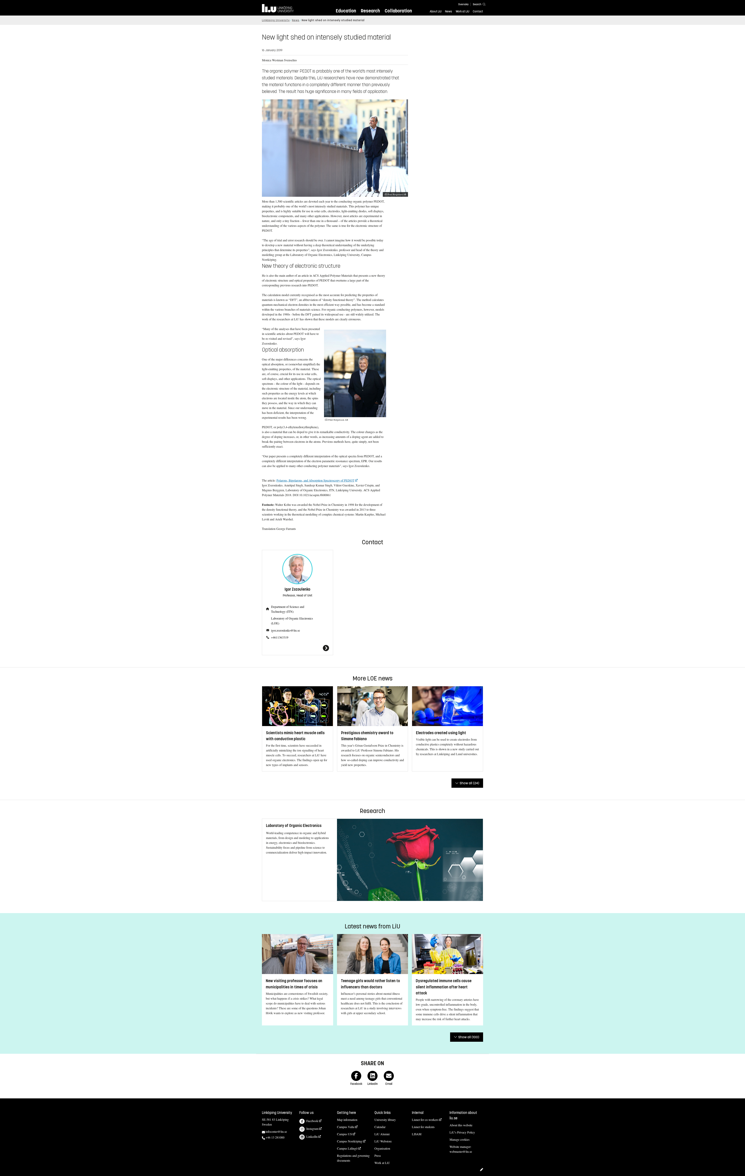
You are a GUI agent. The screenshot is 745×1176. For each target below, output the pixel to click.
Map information (347, 1120)
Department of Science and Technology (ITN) (287, 609)
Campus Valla (345, 1127)
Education (346, 11)
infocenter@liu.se (276, 1131)
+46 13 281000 (275, 1137)
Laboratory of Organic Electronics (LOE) (292, 620)
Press (377, 1155)
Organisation (382, 1148)
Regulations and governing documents (353, 1157)
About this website (461, 1125)
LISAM (416, 1134)
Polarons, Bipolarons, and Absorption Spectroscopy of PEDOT (315, 480)
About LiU (436, 11)
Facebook (312, 1121)
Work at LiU (462, 11)
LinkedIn (312, 1136)
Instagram (312, 1129)
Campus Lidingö (347, 1148)
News (448, 11)
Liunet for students (423, 1127)
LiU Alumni (382, 1134)
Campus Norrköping (349, 1141)
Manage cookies (460, 1139)
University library (385, 1120)
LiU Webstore (383, 1141)
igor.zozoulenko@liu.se (285, 630)
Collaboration (398, 11)
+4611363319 (279, 637)
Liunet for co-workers (425, 1120)
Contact (478, 11)
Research (370, 11)
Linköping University (276, 20)
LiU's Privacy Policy (462, 1132)
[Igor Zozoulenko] (297, 648)
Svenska (463, 4)
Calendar (379, 1127)
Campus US (344, 1134)
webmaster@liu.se (461, 1151)
